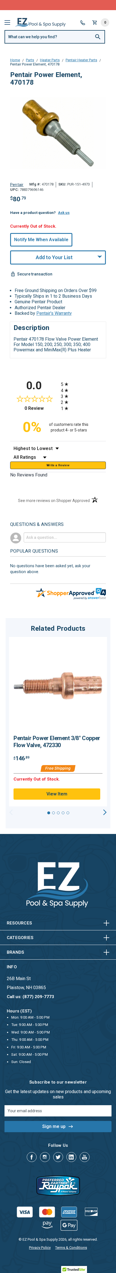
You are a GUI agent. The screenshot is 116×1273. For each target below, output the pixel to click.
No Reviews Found (28, 475)
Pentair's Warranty (54, 313)
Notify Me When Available (41, 239)
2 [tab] (53, 812)
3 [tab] (58, 812)
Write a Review (58, 465)
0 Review (41, 408)
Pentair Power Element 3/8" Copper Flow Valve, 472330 (57, 742)
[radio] (83, 384)
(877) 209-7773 (79, 5)
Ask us (64, 213)
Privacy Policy (40, 1247)
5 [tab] (67, 812)
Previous (11, 812)
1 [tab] (48, 812)
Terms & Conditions (71, 1247)
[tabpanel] (58, 722)
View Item (56, 794)
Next (105, 812)
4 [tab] (63, 812)
